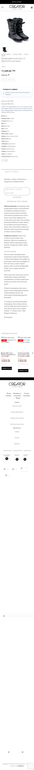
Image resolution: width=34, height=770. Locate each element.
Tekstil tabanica (26, 110)
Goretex (26, 107)
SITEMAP (17, 402)
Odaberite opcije (6, 368)
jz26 (2, 108)
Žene (9, 393)
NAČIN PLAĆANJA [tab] (11, 172)
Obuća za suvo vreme (15, 108)
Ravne (25, 108)
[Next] (29, 30)
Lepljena (6, 108)
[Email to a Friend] (6, 160)
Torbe (26, 393)
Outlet (8, 396)
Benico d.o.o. (16, 107)
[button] (2, 7)
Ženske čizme (17, 54)
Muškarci (17, 393)
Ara (7, 107)
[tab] (17, 191)
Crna (22, 107)
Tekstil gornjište (9, 110)
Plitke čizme (10, 104)
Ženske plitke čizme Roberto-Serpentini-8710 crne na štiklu (8, 354)
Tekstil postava (18, 110)
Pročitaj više (8, 317)
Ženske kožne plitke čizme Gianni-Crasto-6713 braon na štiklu (24, 354)
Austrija (11, 107)
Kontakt (26, 396)
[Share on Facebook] (3, 160)
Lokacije (17, 396)
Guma (30, 107)
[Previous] (4, 30)
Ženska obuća (6, 54)
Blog (18, 398)
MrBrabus (21, 766)
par (22, 108)
